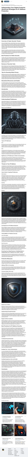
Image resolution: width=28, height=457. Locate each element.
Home (2, 4)
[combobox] (18, 1)
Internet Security (6, 4)
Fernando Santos (4, 13)
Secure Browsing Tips (11, 4)
